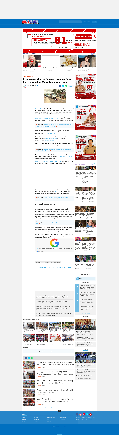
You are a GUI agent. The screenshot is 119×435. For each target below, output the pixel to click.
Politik (60, 26)
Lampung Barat (39, 108)
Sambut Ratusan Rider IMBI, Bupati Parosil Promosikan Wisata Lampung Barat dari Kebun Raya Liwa (85, 365)
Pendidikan (43, 26)
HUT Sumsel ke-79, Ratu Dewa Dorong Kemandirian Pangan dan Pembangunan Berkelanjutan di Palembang (87, 294)
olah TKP (57, 191)
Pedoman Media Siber (90, 417)
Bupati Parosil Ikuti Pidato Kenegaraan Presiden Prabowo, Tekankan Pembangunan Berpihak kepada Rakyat (55, 401)
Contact (78, 419)
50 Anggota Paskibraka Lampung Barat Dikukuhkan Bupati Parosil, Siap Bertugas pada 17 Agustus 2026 (55, 374)
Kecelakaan (38, 262)
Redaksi (78, 417)
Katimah (60, 117)
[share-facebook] (60, 86)
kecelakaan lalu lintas (47, 262)
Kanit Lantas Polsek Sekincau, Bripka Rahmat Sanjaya (48, 161)
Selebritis (62, 419)
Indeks (27, 26)
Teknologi (24, 421)
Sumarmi (53, 117)
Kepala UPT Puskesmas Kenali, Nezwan (52, 203)
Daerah (32, 26)
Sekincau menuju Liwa (50, 140)
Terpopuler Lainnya (86, 313)
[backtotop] (59, 411)
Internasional (63, 417)
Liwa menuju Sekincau (49, 133)
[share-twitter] (63, 86)
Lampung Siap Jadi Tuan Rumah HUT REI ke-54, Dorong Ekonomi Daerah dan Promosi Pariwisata (85, 333)
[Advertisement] (59, 9)
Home (23, 26)
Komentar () (71, 86)
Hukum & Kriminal (51, 417)
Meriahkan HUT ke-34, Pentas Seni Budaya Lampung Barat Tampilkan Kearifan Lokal (87, 287)
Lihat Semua (48, 408)
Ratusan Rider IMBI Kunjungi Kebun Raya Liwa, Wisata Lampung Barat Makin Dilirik (86, 371)
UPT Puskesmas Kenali (66, 156)
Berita (80, 278)
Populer (94, 21)
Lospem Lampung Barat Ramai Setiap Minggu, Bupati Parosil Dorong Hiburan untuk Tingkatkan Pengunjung (55, 364)
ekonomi (55, 26)
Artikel (37, 26)
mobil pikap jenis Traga (51, 138)
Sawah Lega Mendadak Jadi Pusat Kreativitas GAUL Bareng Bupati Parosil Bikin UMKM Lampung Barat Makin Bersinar (85, 344)
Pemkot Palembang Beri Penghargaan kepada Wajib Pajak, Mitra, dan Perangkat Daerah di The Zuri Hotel (86, 339)
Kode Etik (83, 417)
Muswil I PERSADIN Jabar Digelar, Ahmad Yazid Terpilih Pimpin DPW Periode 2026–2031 (54, 268)
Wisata (74, 26)
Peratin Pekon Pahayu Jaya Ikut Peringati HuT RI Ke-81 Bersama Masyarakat (55, 391)
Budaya (78, 26)
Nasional (49, 26)
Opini (83, 26)
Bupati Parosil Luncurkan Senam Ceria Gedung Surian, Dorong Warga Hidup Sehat (55, 382)
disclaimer (90, 419)
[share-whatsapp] (66, 86)
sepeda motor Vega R (47, 131)
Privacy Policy (84, 419)
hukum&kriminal (67, 26)
